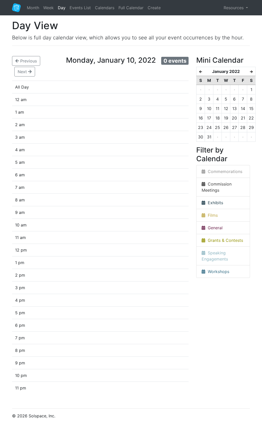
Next (23, 71)
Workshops (217, 271)
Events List (80, 7)
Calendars (104, 7)
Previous (28, 60)
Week (48, 7)
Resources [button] (234, 7)
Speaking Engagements (215, 256)
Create (154, 7)
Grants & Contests (224, 240)
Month (33, 7)
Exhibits (214, 202)
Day (62, 7)
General (214, 227)
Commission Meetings (217, 187)
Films (211, 215)
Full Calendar (131, 7)
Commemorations (223, 171)
